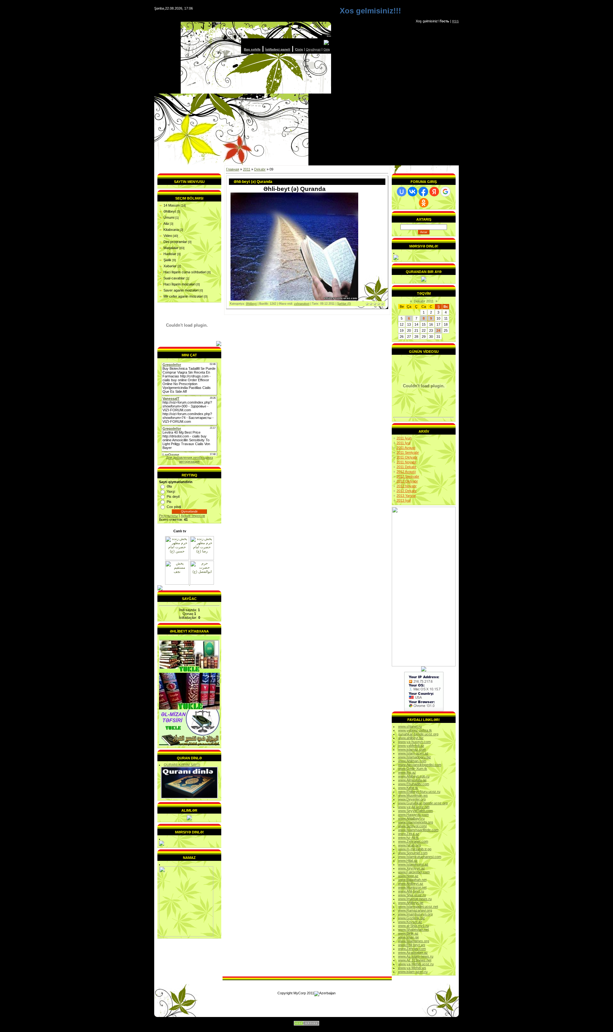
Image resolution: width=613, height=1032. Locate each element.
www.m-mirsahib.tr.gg (414, 849)
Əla (169, 486)
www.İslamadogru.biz (414, 757)
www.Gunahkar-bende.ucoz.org (423, 803)
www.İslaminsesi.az (413, 864)
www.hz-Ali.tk (408, 837)
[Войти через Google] (445, 191)
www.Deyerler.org (412, 799)
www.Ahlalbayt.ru (411, 818)
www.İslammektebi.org (415, 822)
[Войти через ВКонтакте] (412, 191)
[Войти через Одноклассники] (423, 203)
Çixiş (299, 49)
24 (438, 330)
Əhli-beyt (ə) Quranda (253, 181)
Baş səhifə (252, 49)
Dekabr (260, 169)
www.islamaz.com (412, 749)
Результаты (168, 516)
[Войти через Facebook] (423, 191)
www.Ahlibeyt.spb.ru (413, 776)
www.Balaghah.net (412, 880)
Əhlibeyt (169, 211)
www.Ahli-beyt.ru (411, 891)
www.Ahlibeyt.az (410, 883)
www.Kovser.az (410, 922)
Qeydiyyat (313, 49)
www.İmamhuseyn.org (415, 914)
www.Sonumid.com (413, 853)
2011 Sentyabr (408, 452)
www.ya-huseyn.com (414, 742)
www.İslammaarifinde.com (418, 830)
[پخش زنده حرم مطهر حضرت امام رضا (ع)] (202, 559)
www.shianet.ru (410, 726)
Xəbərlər (170, 266)
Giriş (326, 49)
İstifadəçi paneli (277, 49)
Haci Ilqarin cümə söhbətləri (184, 272)
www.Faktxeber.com (414, 872)
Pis (169, 502)
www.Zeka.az (408, 834)
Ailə (166, 223)
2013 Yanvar (406, 495)
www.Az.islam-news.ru (415, 956)
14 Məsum (171, 205)
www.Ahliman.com (412, 761)
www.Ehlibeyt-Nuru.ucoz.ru (419, 791)
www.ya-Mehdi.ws (412, 968)
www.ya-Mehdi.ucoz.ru (416, 964)
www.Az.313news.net (414, 960)
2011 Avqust (406, 448)
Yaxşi (171, 491)
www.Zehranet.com (413, 841)
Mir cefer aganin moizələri (183, 296)
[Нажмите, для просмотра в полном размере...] (294, 299)
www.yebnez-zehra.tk (415, 730)
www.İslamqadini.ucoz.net (418, 906)
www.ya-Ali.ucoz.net (413, 807)
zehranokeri (301, 303)
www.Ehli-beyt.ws (411, 945)
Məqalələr (170, 248)
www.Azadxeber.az (413, 952)
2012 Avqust (406, 472)
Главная (232, 169)
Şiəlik (167, 260)
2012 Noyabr (407, 486)
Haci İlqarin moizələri (179, 284)
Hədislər (169, 254)
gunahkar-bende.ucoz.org (418, 734)
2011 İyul (403, 443)
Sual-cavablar (174, 278)
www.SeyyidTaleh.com (415, 811)
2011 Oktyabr (407, 457)
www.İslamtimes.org (413, 941)
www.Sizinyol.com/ (412, 826)
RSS (455, 21)
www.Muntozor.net (412, 887)
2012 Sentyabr (408, 476)
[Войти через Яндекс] (434, 191)
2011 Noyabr (406, 462)
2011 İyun (404, 438)
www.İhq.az (407, 772)
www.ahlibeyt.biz (411, 738)
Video (167, 236)
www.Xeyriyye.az (411, 868)
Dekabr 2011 (424, 301)
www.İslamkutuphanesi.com (419, 857)
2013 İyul (404, 500)
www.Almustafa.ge (412, 780)
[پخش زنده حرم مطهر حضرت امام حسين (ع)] (177, 559)
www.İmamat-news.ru (415, 899)
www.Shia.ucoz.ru (412, 895)
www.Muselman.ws (413, 795)
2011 (246, 169)
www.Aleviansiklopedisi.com (419, 765)
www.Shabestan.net (413, 929)
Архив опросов (193, 516)
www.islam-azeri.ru (413, 972)
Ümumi (168, 217)
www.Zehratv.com (412, 949)
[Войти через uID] (401, 191)
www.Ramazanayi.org (415, 910)
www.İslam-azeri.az (413, 753)
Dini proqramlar (175, 242)
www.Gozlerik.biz (411, 918)
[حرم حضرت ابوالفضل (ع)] (202, 583)
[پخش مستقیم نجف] (177, 583)
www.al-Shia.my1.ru (413, 926)
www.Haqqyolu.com (413, 814)
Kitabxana (171, 229)
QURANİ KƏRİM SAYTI (182, 765)
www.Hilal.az (408, 860)
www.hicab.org (409, 845)
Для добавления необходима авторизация (189, 459)
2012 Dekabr (407, 491)
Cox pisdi (174, 507)
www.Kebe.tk (408, 788)
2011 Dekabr (406, 467)
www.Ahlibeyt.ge (410, 903)
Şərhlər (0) (344, 303)
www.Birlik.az (408, 933)
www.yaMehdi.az (411, 745)
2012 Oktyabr (407, 481)
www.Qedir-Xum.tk (412, 768)
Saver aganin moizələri (181, 290)
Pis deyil (173, 496)
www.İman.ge (408, 937)
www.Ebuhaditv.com (413, 784)
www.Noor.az (408, 876)
